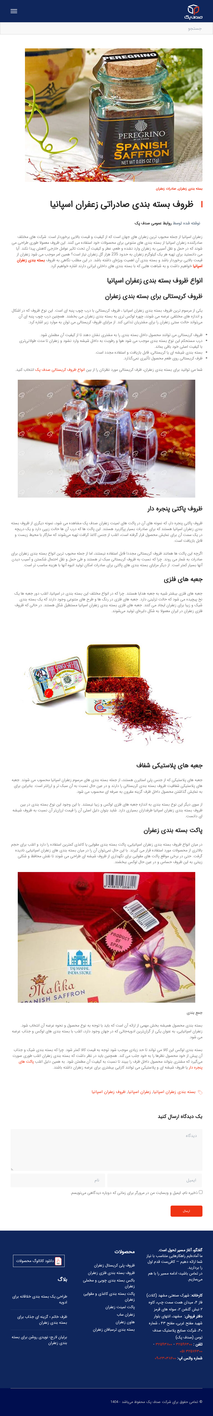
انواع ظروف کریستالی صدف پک (60, 370)
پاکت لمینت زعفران (120, 1307)
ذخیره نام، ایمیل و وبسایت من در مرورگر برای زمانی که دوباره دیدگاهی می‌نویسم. (134, 1193)
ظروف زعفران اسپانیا (109, 1092)
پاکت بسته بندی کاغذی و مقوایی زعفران (109, 1297)
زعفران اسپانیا (139, 1092)
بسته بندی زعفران (190, 188)
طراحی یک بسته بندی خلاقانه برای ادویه (39, 1299)
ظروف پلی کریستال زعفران (114, 1265)
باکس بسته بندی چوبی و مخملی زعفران (109, 1283)
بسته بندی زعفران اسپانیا (174, 1092)
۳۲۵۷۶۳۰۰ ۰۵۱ (191, 1351)
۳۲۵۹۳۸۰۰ (164, 1344)
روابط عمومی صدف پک (153, 223)
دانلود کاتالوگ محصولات (35, 1261)
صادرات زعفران (166, 188)
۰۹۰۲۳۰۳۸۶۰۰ (165, 1358)
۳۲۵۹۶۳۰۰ (184, 1344)
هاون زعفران (125, 1322)
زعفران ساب (126, 1314)
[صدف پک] (193, 12)
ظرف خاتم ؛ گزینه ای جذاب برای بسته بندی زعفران (42, 1320)
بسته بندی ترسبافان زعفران (114, 1329)
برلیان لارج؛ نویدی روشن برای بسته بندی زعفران (39, 1340)
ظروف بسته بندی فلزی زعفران (111, 1273)
